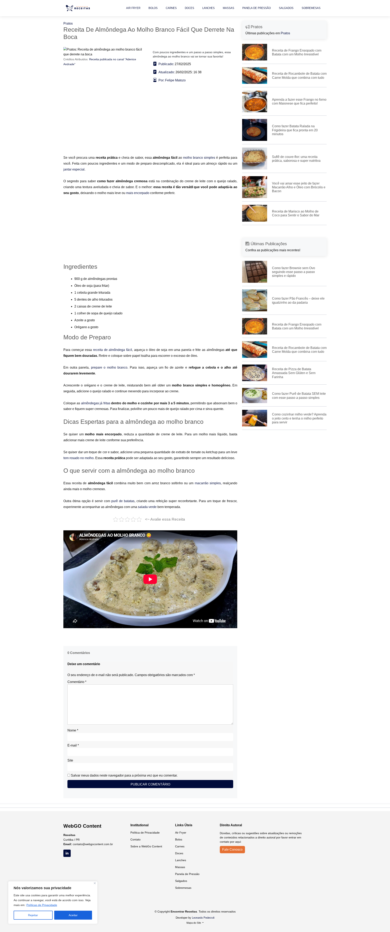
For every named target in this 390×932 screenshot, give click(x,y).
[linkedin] (67, 853)
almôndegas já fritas (95, 403)
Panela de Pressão (256, 8)
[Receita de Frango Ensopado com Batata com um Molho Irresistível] (254, 52)
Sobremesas (311, 8)
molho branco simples (199, 157)
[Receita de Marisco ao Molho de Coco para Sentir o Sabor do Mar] (254, 213)
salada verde (147, 507)
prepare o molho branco (109, 367)
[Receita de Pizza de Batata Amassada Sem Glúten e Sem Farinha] (254, 372)
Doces (189, 8)
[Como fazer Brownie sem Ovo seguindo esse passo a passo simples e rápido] (254, 271)
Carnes (171, 8)
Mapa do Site (194, 922)
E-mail (73, 745)
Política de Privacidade (145, 832)
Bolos (153, 8)
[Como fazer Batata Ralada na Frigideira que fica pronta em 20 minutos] (254, 129)
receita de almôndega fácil (112, 350)
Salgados (286, 8)
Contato (135, 839)
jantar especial (73, 169)
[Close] (95, 883)
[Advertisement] (150, 124)
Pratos (68, 23)
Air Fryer (133, 8)
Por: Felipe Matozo (172, 80)
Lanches (208, 8)
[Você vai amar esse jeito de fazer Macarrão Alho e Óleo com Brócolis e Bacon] (254, 187)
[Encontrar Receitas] (78, 8)
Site (70, 760)
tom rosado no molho (78, 458)
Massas (228, 8)
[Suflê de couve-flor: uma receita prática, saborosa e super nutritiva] (254, 158)
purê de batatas (122, 501)
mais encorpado (137, 193)
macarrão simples (208, 483)
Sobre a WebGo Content (146, 846)
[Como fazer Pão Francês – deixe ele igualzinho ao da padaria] (254, 300)
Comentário (76, 682)
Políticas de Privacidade (41, 905)
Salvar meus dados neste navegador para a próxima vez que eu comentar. (124, 775)
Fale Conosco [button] (232, 849)
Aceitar (73, 915)
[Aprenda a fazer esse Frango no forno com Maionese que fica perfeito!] (254, 101)
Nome (72, 730)
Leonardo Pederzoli (203, 917)
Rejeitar (33, 915)
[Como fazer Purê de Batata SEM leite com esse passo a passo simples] (254, 395)
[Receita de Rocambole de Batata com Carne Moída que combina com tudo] (254, 75)
